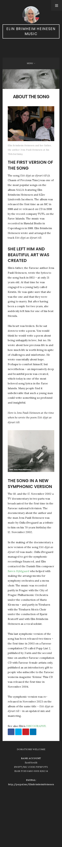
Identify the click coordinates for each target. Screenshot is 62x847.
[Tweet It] (18, 732)
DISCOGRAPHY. (36, 726)
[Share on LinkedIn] (33, 732)
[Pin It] (25, 732)
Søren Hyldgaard (18, 571)
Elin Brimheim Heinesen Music (31, 31)
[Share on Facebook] (11, 732)
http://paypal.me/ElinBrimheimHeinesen (31, 784)
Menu (30, 63)
